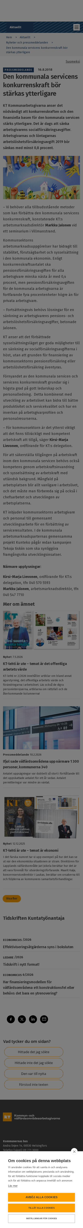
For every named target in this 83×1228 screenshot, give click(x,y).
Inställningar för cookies (41, 1219)
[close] (74, 1151)
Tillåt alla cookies (41, 1208)
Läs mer (13, 1185)
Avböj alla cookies (42, 1197)
